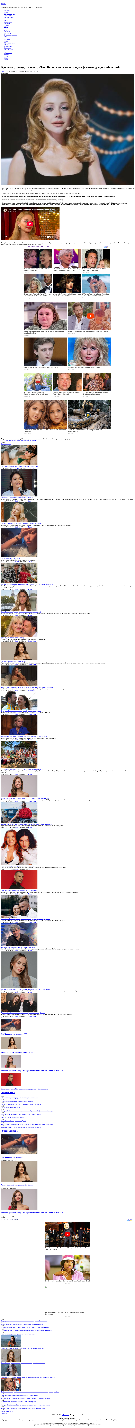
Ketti (16, 501)
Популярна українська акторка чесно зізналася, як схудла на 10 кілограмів (24, 736)
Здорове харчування (10, 35)
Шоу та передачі (9, 14)
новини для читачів (7, 1411)
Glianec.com (65, 1415)
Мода (6, 20)
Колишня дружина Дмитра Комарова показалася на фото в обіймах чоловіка (25, 798)
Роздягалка (32, 468)
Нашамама (7, 33)
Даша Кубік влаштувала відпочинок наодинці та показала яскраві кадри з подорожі (27, 687)
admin (17, 468)
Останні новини (8, 1092)
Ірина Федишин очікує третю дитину (12, 638)
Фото (6, 56)
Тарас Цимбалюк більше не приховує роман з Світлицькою (19, 890)
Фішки (6, 25)
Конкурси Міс (8, 17)
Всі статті (7, 10)
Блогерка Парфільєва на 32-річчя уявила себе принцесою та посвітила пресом (25, 989)
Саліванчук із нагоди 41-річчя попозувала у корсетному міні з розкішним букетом (26, 824)
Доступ (6, 30)
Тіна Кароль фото (14, 440)
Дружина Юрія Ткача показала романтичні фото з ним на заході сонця (23, 1013)
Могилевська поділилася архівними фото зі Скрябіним (18, 866)
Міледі (6, 36)
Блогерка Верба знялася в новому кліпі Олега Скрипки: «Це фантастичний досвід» (27, 584)
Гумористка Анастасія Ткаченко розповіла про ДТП (17, 497)
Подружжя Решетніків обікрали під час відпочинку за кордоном (21, 711)
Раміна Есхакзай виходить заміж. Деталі (13, 661)
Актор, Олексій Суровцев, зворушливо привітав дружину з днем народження (25, 919)
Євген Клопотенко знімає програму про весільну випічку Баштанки (22, 769)
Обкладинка (8, 22)
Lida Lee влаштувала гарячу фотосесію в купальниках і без (19, 466)
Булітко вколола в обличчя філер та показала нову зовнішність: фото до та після (28, 1377)
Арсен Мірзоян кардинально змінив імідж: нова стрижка (18, 947)
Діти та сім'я (8, 15)
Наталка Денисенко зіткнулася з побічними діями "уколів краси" (23, 1363)
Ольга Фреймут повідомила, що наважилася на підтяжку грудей (21, 612)
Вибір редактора (10, 1131)
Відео (6, 27)
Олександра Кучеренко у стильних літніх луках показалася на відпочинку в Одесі (30, 1392)
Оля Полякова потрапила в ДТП (11, 558)
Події (6, 12)
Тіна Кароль (4, 440)
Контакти (7, 31)
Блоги (6, 59)
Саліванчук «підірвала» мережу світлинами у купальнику (22, 1348)
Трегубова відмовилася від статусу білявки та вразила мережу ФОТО (22, 523)
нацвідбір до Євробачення (29, 440)
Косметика (7, 23)
